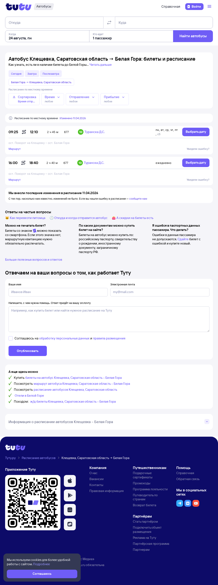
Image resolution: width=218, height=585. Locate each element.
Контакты (96, 485)
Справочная (170, 6)
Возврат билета (144, 505)
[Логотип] (18, 6)
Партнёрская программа (151, 544)
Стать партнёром (145, 521)
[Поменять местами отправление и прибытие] (109, 23)
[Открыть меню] (210, 6)
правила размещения (109, 338)
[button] (70, 481)
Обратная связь (187, 479)
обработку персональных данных (64, 338)
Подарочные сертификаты (142, 475)
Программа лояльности (150, 489)
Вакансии (96, 479)
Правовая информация (106, 491)
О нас (93, 473)
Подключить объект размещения (147, 529)
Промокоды (141, 483)
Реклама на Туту (144, 538)
